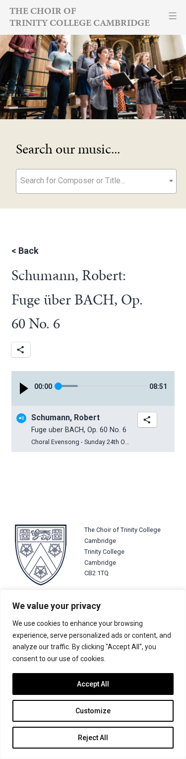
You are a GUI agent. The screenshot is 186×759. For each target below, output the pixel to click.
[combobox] (96, 181)
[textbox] (96, 180)
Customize (93, 711)
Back (28, 250)
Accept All (93, 684)
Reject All (93, 738)
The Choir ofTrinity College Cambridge (79, 16)
